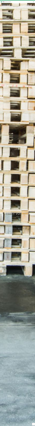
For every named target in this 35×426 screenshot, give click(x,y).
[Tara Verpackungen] (6, 1)
